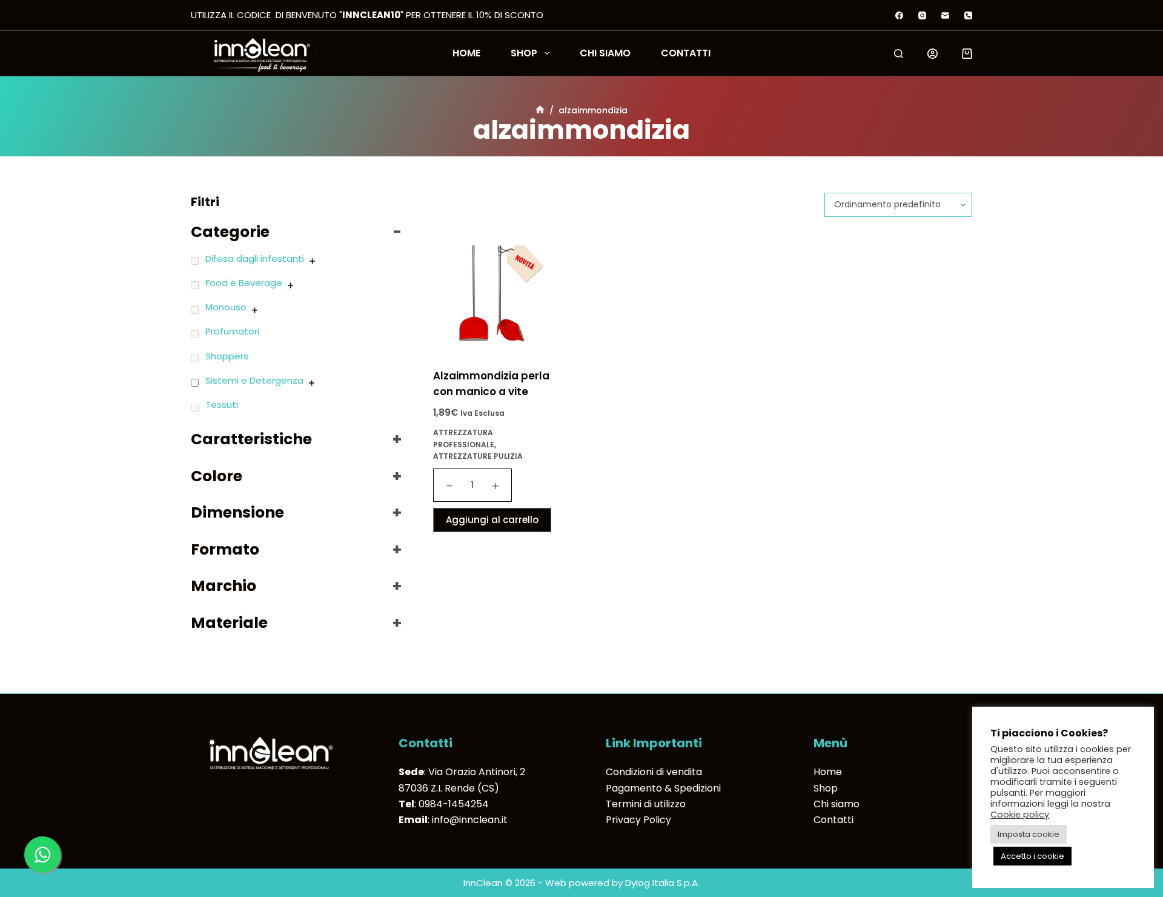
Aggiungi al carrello (492, 519)
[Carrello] (967, 53)
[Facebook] (899, 15)
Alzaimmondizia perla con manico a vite (491, 383)
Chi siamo (605, 53)
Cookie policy (1019, 815)
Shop (524, 53)
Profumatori (232, 331)
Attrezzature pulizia (478, 456)
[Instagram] (922, 15)
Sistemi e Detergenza (254, 380)
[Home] (540, 110)
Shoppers (226, 356)
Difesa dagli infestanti (254, 258)
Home (466, 53)
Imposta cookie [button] (1028, 834)
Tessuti (221, 404)
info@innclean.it (470, 820)
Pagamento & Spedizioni (663, 788)
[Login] (932, 53)
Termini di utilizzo (646, 804)
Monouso (226, 307)
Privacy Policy (638, 820)
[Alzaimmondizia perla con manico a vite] (493, 292)
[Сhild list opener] (312, 261)
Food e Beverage (243, 282)
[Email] (945, 15)
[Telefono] (968, 15)
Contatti (686, 53)
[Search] (898, 53)
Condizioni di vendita (654, 772)
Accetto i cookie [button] (1032, 856)
